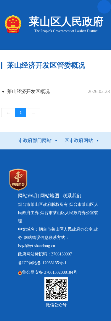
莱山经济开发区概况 (28, 91)
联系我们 (71, 195)
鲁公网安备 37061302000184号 (49, 272)
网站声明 (27, 195)
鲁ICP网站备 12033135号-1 (42, 263)
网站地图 (49, 195)
